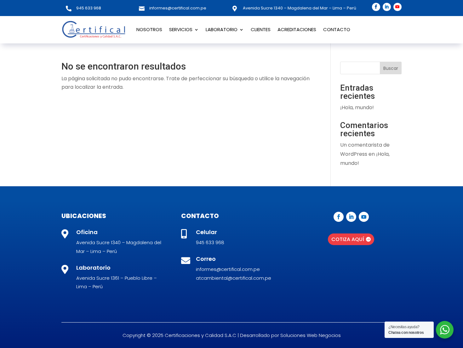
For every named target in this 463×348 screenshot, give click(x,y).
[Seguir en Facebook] (376, 7)
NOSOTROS (149, 29)
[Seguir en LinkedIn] (387, 7)
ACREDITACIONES (296, 29)
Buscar (390, 68)
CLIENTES (261, 29)
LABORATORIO (221, 29)
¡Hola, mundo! (357, 107)
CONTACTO (336, 29)
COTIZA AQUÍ (347, 239)
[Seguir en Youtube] (397, 7)
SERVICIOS (180, 29)
